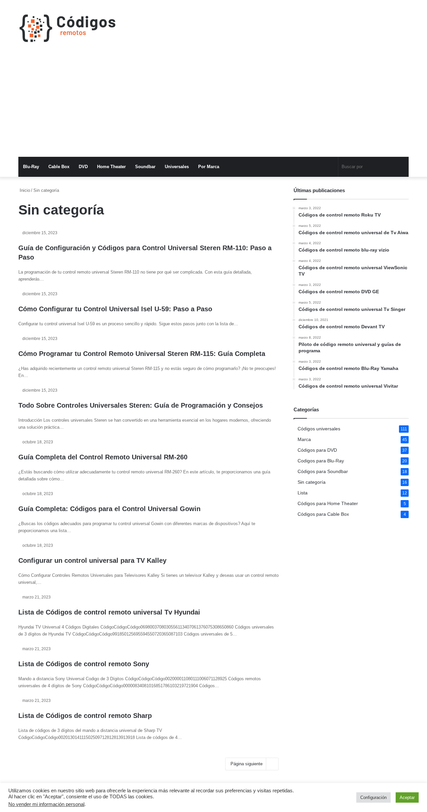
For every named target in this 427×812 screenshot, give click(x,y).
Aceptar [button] (407, 797)
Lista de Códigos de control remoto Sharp (85, 715)
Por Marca (208, 166)
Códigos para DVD (317, 450)
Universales (177, 166)
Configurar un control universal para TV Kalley (92, 560)
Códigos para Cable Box (323, 514)
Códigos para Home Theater (328, 503)
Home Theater (111, 166)
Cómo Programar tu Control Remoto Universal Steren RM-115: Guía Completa (141, 353)
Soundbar (145, 166)
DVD (83, 166)
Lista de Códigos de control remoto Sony (83, 664)
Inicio (24, 190)
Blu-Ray (31, 166)
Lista (303, 492)
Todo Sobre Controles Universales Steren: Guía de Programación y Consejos (140, 405)
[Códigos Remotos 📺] (67, 28)
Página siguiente (247, 763)
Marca (304, 439)
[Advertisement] (213, 106)
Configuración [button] (373, 797)
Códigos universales (319, 428)
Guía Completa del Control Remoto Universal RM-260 (102, 457)
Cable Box (58, 166)
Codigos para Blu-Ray (321, 460)
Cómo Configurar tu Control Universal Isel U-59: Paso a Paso (115, 309)
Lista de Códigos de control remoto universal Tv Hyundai (109, 612)
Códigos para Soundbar (323, 471)
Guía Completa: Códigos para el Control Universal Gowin (109, 508)
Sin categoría (312, 482)
